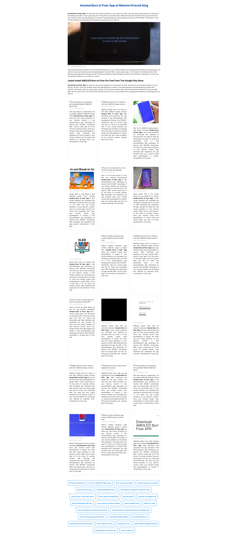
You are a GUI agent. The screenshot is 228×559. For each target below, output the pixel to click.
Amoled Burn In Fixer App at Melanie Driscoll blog (114, 5)
